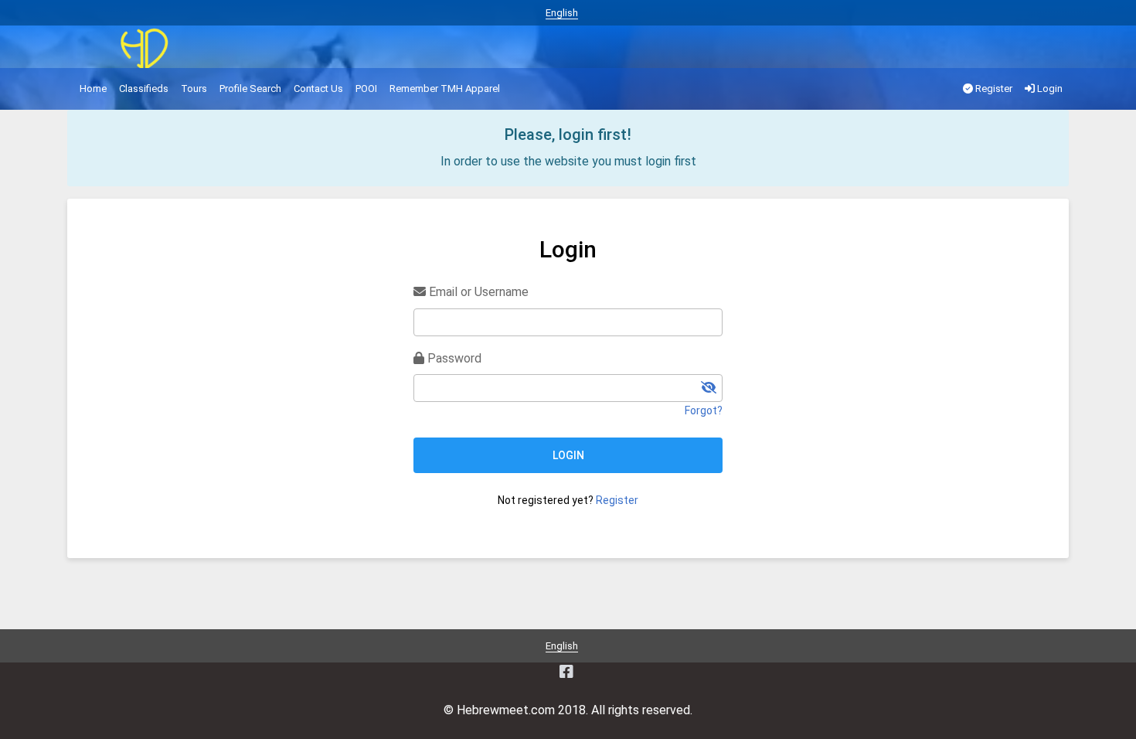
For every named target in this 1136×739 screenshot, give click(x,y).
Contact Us (318, 88)
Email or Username (477, 291)
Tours (194, 88)
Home (93, 88)
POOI (366, 88)
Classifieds (143, 88)
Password (452, 358)
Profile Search (250, 88)
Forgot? (704, 410)
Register (992, 88)
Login (1049, 88)
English (562, 13)
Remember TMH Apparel (444, 88)
